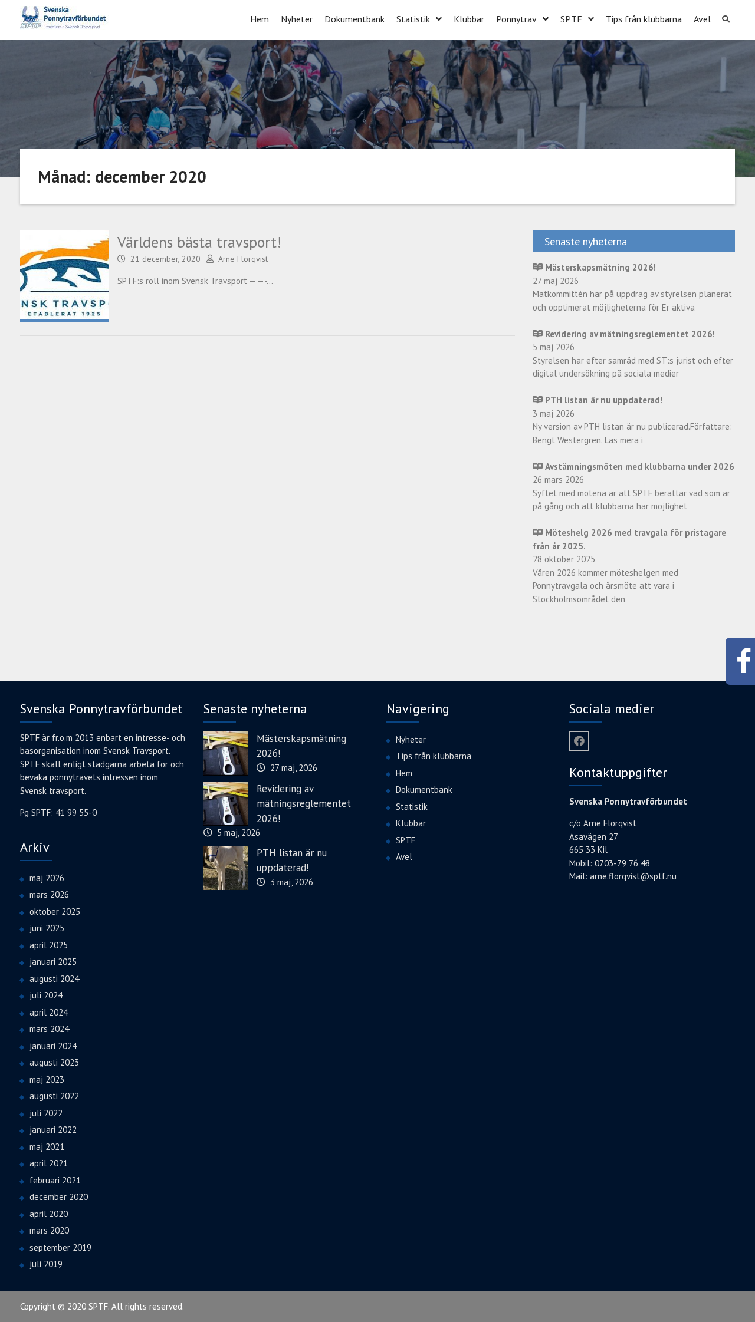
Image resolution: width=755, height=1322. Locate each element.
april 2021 (48, 1163)
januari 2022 (53, 1129)
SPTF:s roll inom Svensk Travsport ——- (192, 280)
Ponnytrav (516, 19)
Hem (259, 19)
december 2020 (58, 1196)
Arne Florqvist (243, 258)
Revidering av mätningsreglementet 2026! (304, 803)
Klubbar (469, 19)
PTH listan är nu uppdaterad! (292, 860)
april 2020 (48, 1213)
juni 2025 (46, 928)
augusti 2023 (54, 1062)
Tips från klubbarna (644, 19)
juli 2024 (46, 995)
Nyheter (297, 19)
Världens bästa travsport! (199, 242)
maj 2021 (46, 1146)
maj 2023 (46, 1079)
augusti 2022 (54, 1096)
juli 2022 (46, 1113)
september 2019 (60, 1247)
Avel (702, 19)
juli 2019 (46, 1264)
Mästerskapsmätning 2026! (301, 746)
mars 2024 (49, 1028)
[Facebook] (579, 741)
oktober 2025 (54, 911)
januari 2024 (53, 1045)
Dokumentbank (354, 19)
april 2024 (48, 1012)
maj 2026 (46, 877)
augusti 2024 (54, 978)
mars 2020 (49, 1230)
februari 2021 (55, 1180)
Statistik (413, 19)
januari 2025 (53, 961)
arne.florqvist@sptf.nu (633, 876)
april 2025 (48, 945)
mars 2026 (49, 894)
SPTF (571, 19)
